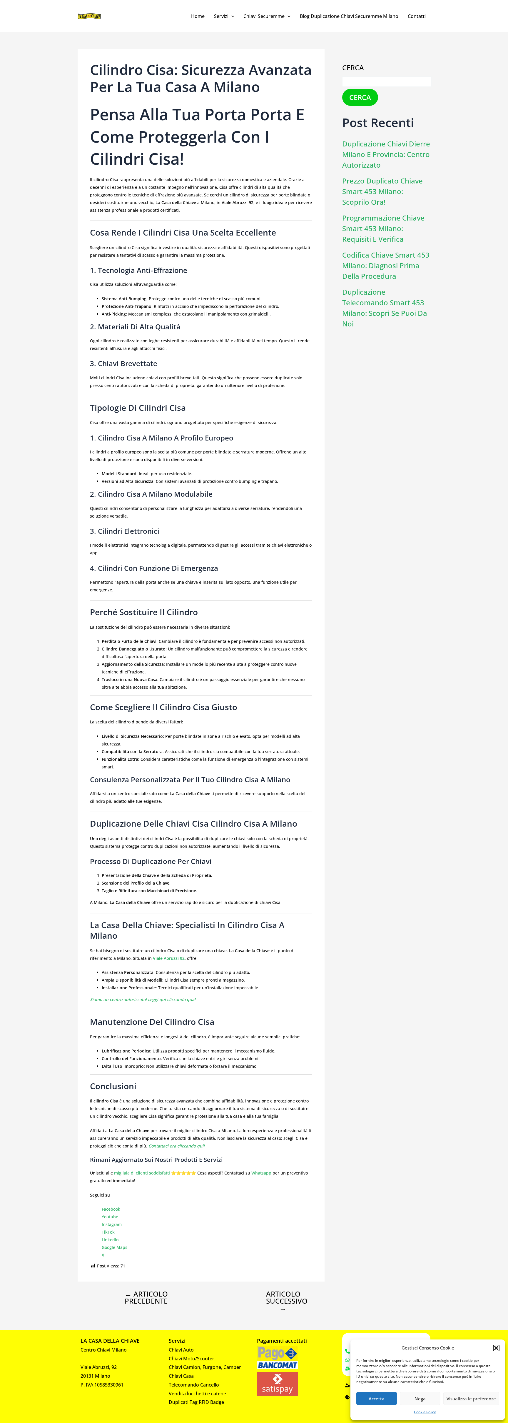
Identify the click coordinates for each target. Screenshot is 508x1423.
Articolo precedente (146, 1297)
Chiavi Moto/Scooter (191, 1358)
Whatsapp (261, 1173)
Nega (420, 1399)
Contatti (417, 16)
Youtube (110, 1217)
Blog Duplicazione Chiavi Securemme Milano (349, 16)
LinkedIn (110, 1239)
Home (198, 16)
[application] (231, 16)
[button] (496, 1348)
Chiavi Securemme (264, 16)
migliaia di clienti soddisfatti (142, 1173)
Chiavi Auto (181, 1350)
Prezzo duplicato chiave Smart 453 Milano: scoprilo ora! (382, 191)
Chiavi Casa (181, 1376)
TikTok (108, 1232)
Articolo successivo (287, 1301)
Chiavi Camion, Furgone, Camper (205, 1367)
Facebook (111, 1209)
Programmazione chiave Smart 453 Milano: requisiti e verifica (383, 228)
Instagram (112, 1224)
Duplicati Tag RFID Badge (196, 1402)
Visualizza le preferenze (471, 1399)
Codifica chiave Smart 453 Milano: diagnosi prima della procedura (386, 265)
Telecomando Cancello (194, 1385)
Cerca (353, 67)
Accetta (377, 1399)
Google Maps (114, 1247)
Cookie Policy (425, 1411)
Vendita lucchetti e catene (197, 1393)
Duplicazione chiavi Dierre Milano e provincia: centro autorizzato (386, 154)
